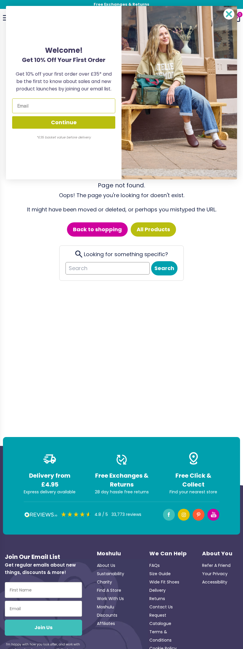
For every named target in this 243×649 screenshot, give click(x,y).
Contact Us (161, 607)
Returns (157, 599)
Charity (104, 582)
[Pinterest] (198, 515)
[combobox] (107, 268)
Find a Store (109, 590)
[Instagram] (184, 515)
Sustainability (110, 574)
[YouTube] (213, 515)
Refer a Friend (216, 565)
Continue (64, 122)
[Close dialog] (229, 14)
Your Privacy (215, 574)
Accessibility (214, 582)
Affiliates (106, 623)
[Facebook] (169, 515)
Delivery (157, 590)
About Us (106, 565)
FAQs (154, 565)
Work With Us (110, 599)
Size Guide (160, 574)
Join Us (43, 627)
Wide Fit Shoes (164, 582)
